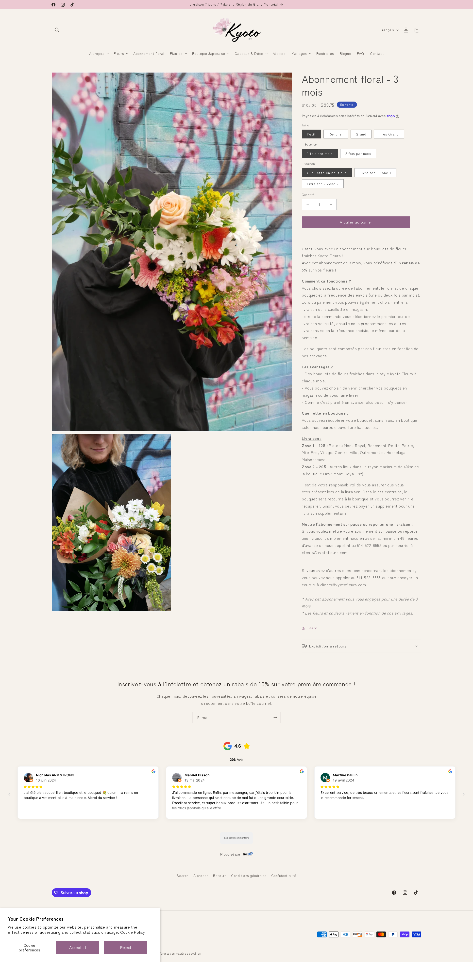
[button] (57, 30)
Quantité (308, 194)
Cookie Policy (132, 932)
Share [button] (312, 627)
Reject (125, 947)
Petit (311, 134)
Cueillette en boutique (327, 172)
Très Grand (389, 134)
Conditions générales (248, 875)
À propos (200, 875)
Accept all (77, 947)
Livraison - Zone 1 (375, 172)
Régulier (336, 134)
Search (182, 875)
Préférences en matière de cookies (178, 953)
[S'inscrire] (275, 717)
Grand (361, 134)
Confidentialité (283, 875)
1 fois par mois (320, 153)
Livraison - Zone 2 (322, 183)
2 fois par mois (358, 153)
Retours (219, 875)
